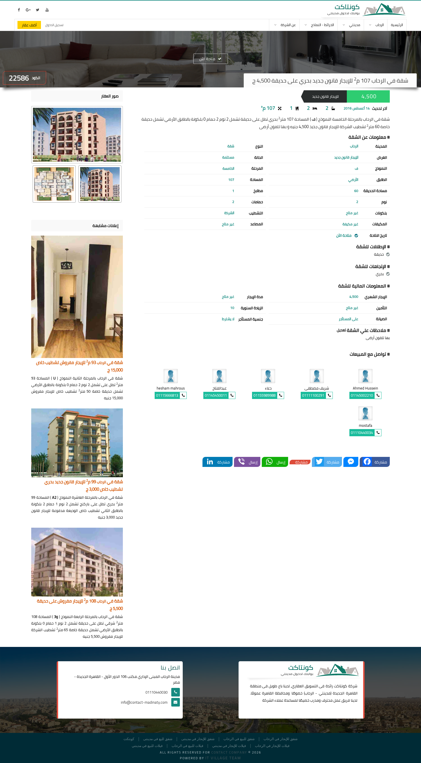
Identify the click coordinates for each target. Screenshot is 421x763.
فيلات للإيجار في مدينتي (229, 746)
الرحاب (309, 693)
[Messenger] (350, 462)
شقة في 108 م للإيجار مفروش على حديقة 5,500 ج (80, 605)
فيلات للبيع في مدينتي (147, 746)
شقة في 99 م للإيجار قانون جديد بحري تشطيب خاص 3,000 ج (83, 485)
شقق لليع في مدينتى (157, 739)
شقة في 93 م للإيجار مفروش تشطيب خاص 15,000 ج (79, 366)
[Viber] (241, 462)
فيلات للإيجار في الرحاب (272, 746)
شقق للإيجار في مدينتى (198, 739)
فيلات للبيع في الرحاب (187, 746)
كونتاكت (340, 685)
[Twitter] (319, 462)
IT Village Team (223, 757)
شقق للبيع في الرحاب (239, 739)
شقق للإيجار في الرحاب (280, 739)
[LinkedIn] (210, 462)
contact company (229, 752)
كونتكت (128, 739)
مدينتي (324, 693)
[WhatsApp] (269, 462)
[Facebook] (367, 462)
